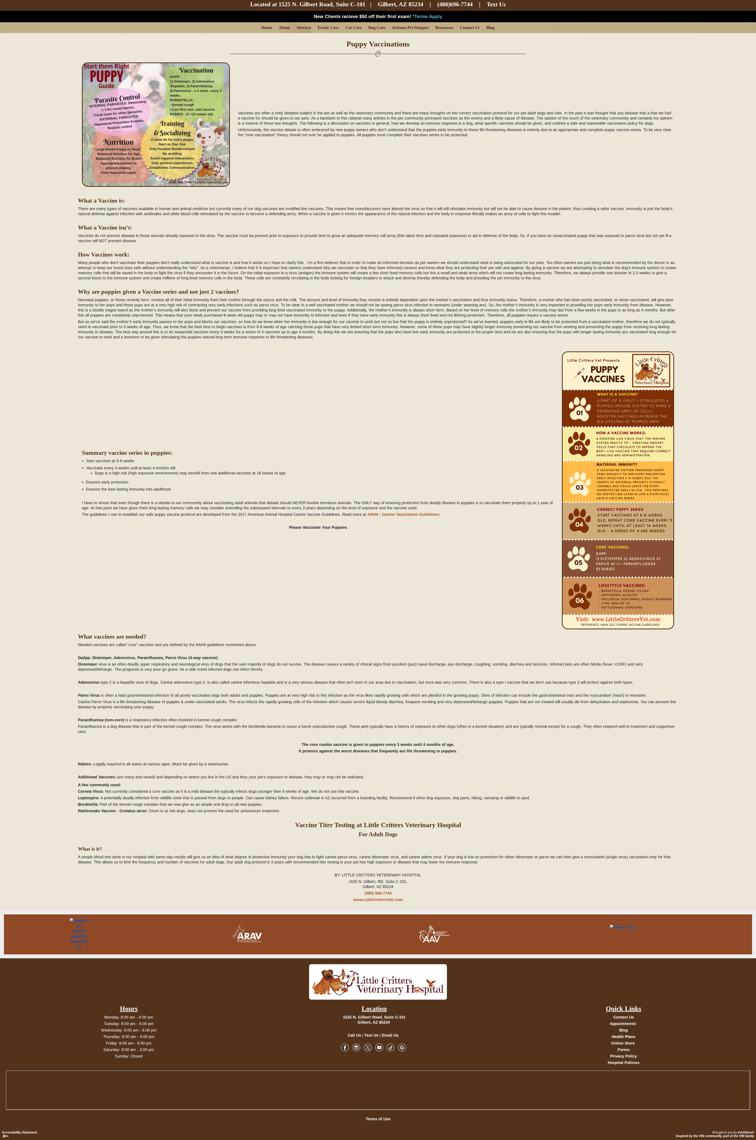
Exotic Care (328, 27)
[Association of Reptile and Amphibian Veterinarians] (247, 934)
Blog (490, 27)
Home (266, 27)
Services (304, 27)
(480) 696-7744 (378, 893)
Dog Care (376, 27)
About (284, 27)
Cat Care (354, 27)
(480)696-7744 (455, 4)
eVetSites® (746, 1132)
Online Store (623, 1043)
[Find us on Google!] (402, 1047)
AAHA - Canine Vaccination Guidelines (403, 514)
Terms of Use (378, 1119)
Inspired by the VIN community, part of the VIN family (715, 1136)
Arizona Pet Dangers (410, 27)
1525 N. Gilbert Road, (307, 4)
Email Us (390, 1035)
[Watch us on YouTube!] (379, 1047)
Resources (444, 27)
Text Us (496, 4)
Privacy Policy (623, 1056)
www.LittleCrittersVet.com (378, 899)
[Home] (378, 982)
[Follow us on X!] (368, 1047)
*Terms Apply (427, 16)
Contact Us (470, 27)
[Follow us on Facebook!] (345, 1047)
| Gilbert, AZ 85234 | (383, 4)
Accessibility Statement (19, 1132)
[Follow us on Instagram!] (356, 1047)
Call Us (354, 1035)
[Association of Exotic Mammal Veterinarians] (640, 934)
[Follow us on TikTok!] (391, 1047)
